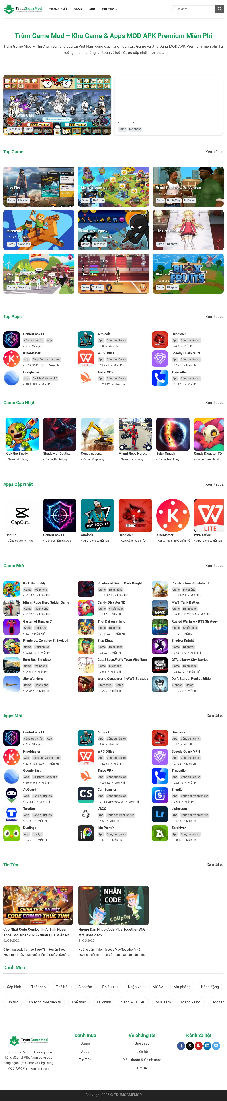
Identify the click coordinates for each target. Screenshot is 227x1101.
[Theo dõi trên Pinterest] (199, 1046)
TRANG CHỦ (58, 9)
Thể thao (97, 287)
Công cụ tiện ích (33, 340)
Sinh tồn (177, 685)
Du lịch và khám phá (45, 378)
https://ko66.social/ (132, 1082)
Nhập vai (172, 244)
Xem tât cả (214, 151)
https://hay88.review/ (157, 1082)
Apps (85, 1052)
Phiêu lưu (98, 200)
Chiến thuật (15, 129)
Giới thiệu (142, 1043)
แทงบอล (34, 1082)
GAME (78, 9)
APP (92, 9)
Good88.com (71, 1082)
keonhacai (46, 1082)
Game (28, 129)
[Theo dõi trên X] (190, 1046)
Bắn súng (23, 200)
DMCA (142, 1068)
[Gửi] (219, 9)
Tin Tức (85, 1060)
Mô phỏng (135, 129)
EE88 (110, 1082)
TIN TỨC (108, 9)
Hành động (174, 200)
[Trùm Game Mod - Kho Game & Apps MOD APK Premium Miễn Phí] (22, 9)
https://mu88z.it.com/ (184, 1082)
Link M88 (101, 1082)
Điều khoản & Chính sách (142, 1060)
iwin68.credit (87, 1082)
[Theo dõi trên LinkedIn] (207, 1046)
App (49, 340)
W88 (116, 1082)
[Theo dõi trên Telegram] (216, 1046)
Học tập (37, 834)
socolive (58, 1082)
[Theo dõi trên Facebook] (181, 1046)
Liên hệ (142, 1052)
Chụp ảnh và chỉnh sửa (46, 359)
